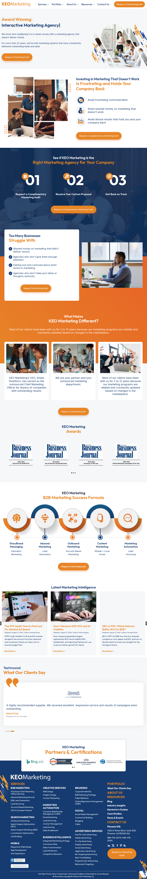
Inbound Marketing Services (23, 797)
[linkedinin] (109, 845)
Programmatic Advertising (86, 861)
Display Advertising (83, 844)
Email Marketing (50, 817)
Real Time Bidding (83, 857)
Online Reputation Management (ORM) (89, 802)
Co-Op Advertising (83, 841)
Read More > (10, 651)
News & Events (115, 817)
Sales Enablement (50, 830)
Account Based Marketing (22, 807)
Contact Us (103, 4)
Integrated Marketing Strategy (56, 841)
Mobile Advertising (83, 838)
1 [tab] (7, 731)
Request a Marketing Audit (130, 4)
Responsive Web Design (21, 847)
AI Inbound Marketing (20, 821)
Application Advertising (85, 851)
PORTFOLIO (116, 784)
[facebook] (117, 845)
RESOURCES (116, 797)
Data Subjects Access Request (97, 874)
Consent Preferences (19, 866)
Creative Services (54, 787)
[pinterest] (121, 845)
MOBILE (15, 843)
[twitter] (113, 845)
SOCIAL (79, 810)
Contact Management (52, 824)
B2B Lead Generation (20, 800)
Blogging (79, 821)
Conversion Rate (50, 844)
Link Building (16, 836)
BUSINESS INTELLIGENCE (57, 837)
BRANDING (81, 787)
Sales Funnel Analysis (52, 847)
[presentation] (24, 606)
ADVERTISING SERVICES (88, 830)
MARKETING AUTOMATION (51, 806)
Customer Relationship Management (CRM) (53, 812)
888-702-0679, (114, 837)
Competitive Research (52, 854)
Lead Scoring (48, 827)
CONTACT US (116, 822)
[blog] (125, 845)
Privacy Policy (51, 874)
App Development (18, 850)
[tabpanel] (73, 702)
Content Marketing (51, 798)
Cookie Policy (62, 874)
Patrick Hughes (84, 633)
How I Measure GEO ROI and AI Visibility (71, 627)
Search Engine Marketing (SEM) (24, 830)
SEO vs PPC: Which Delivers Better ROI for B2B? (118, 627)
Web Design (48, 791)
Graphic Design (49, 795)
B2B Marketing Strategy (85, 795)
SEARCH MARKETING (23, 817)
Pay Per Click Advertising (86, 834)
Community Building (84, 817)
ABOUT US (114, 792)
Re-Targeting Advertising (86, 854)
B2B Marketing (20, 787)
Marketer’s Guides (117, 809)
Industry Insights (116, 805)
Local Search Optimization (22, 833)
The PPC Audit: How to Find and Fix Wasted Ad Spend (23, 627)
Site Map (41, 874)
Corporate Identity (83, 791)
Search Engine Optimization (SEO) (23, 825)
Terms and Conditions (77, 874)
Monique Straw (35, 633)
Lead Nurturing (17, 804)
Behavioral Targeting (84, 864)
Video (77, 824)
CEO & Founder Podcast (21, 810)
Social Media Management (86, 814)
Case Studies (114, 813)
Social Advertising (83, 847)
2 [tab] (10, 731)
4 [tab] (13, 731)
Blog (109, 801)
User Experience (18, 853)
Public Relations (82, 798)
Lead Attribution (50, 850)
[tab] (71, 472)
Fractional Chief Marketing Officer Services (22, 792)
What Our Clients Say (119, 788)
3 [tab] (11, 731)
